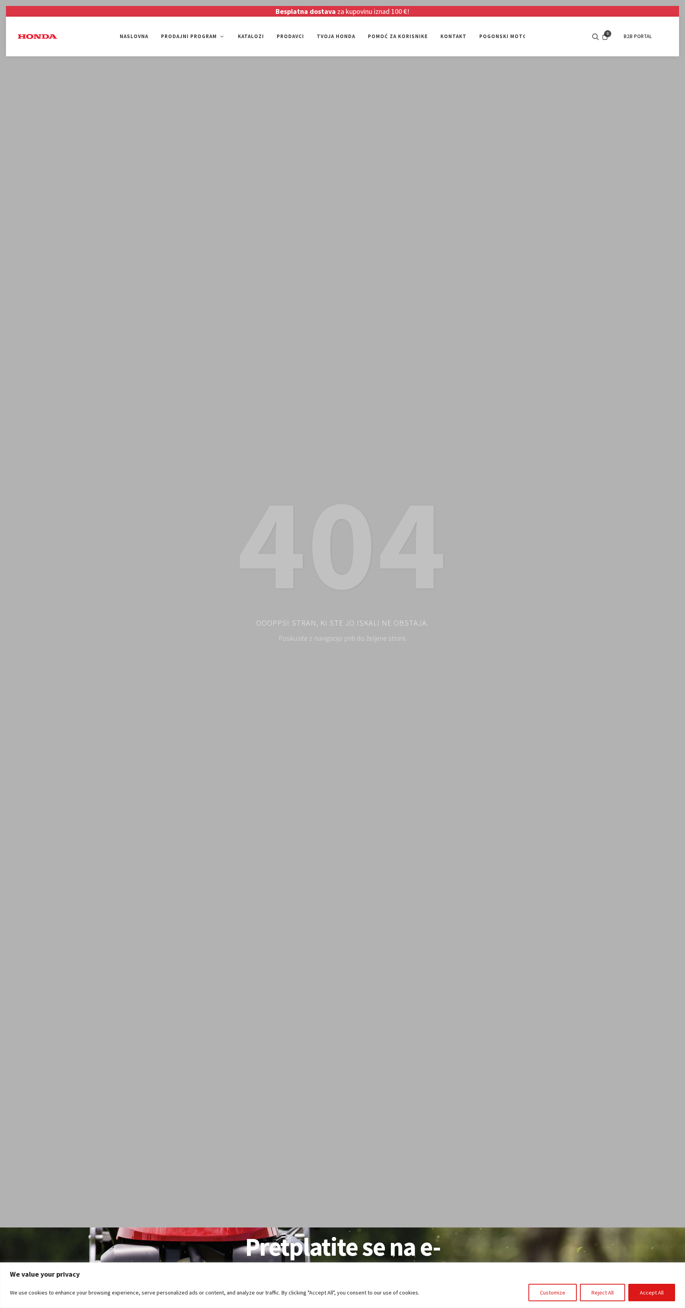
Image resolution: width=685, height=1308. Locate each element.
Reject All (602, 1292)
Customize (552, 1292)
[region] (342, 1285)
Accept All (652, 1292)
